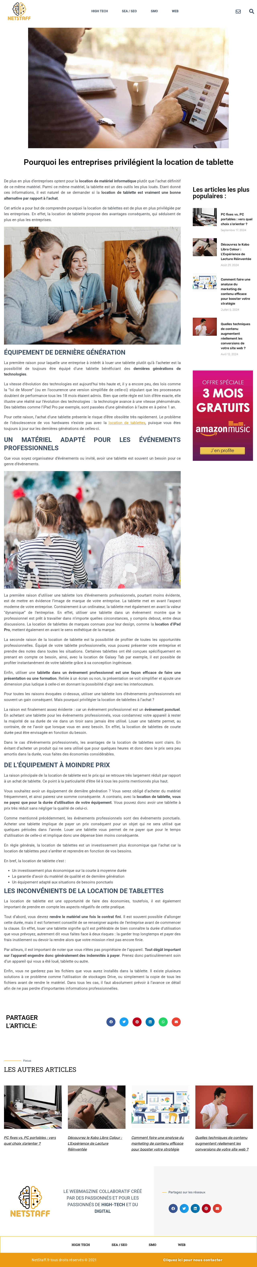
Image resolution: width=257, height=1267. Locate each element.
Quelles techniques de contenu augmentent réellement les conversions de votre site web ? (222, 1143)
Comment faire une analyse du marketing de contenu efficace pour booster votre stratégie (158, 1143)
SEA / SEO (129, 11)
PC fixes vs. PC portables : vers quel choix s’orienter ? (236, 219)
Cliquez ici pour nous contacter (192, 1260)
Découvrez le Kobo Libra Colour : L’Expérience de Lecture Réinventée (95, 1143)
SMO (154, 11)
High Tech (99, 11)
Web (175, 11)
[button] (252, 11)
